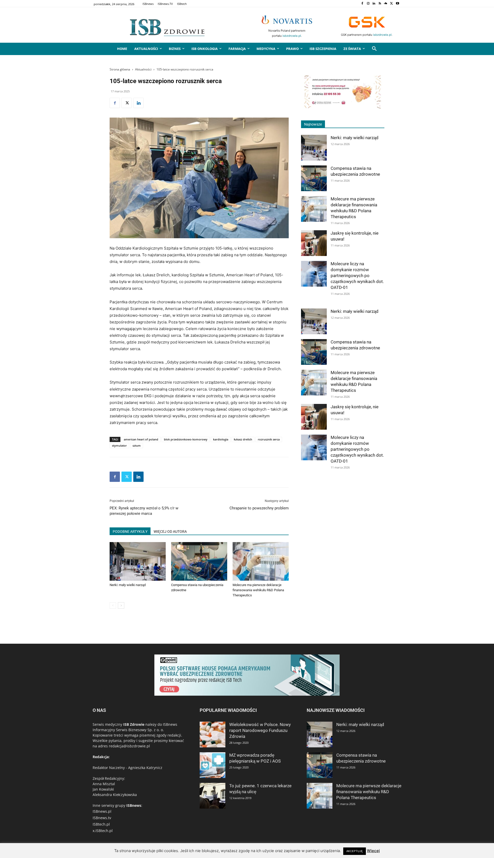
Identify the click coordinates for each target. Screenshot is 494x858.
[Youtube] (397, 4)
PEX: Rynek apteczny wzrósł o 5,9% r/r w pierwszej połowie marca (144, 511)
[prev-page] (113, 605)
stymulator (119, 445)
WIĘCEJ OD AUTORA (170, 531)
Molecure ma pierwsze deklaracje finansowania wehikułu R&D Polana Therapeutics (258, 590)
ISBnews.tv (102, 817)
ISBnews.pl (102, 811)
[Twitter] (391, 4)
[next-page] (121, 605)
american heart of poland (141, 439)
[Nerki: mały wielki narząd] (138, 561)
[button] (374, 49)
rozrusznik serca (269, 439)
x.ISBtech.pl (103, 830)
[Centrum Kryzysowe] (342, 107)
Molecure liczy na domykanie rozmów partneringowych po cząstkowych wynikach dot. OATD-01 (357, 275)
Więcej (373, 850)
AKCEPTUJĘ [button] (354, 851)
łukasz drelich (243, 439)
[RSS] (380, 4)
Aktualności (143, 69)
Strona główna (120, 69)
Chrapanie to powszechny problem (259, 508)
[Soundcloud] (386, 4)
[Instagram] (368, 4)
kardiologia (220, 439)
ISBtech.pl (101, 824)
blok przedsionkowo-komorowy (185, 439)
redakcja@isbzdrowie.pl (129, 746)
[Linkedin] (374, 4)
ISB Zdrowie (133, 724)
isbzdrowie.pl (292, 36)
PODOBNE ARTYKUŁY (130, 531)
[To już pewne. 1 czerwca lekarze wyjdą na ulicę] (212, 796)
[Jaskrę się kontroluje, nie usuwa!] (314, 243)
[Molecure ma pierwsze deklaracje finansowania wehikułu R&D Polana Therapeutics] (261, 561)
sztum (137, 445)
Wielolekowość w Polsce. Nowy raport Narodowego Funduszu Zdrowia (260, 730)
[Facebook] (362, 4)
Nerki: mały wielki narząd (128, 585)
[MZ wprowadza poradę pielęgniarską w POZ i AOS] (212, 765)
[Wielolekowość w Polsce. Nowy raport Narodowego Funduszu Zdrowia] (212, 734)
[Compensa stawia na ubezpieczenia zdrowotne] (199, 561)
